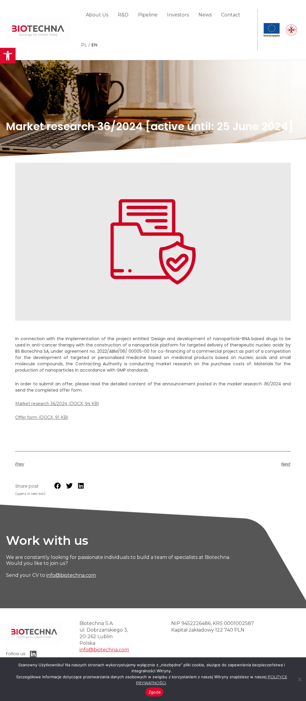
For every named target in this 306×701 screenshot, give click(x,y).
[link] (8, 55)
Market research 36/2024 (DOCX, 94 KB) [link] (57, 403)
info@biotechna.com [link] (71, 575)
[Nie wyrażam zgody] (299, 678)
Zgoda (154, 692)
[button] (57, 486)
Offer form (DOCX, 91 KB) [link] (41, 417)
